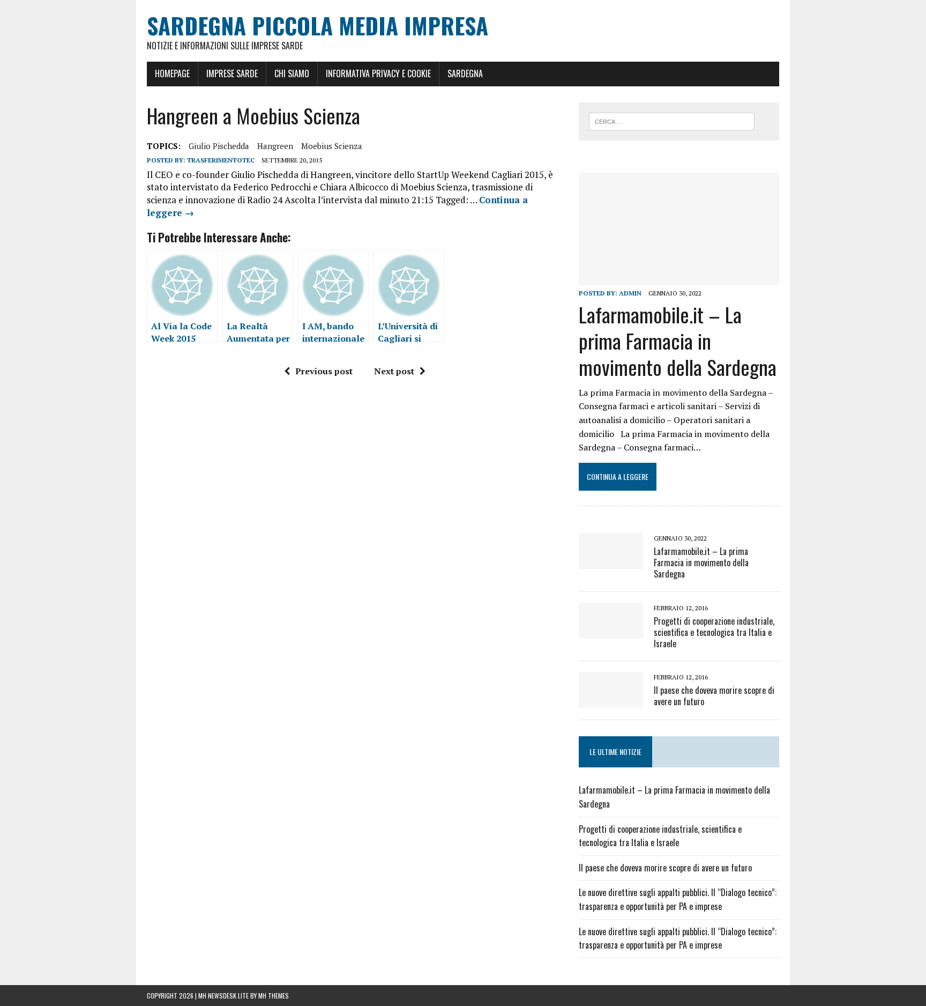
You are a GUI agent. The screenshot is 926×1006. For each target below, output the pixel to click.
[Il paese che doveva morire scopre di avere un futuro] (611, 701)
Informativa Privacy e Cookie (378, 73)
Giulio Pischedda (219, 145)
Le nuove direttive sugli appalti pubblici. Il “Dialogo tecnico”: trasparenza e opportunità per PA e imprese (677, 899)
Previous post (324, 371)
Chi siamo (291, 73)
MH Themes (273, 995)
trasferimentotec (221, 160)
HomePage (172, 73)
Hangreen (275, 145)
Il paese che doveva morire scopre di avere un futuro (714, 696)
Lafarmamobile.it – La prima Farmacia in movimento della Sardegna (677, 340)
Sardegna (465, 73)
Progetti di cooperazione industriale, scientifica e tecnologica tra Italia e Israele (714, 632)
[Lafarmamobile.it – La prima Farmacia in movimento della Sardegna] (679, 278)
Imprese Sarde (232, 73)
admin (630, 293)
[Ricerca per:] (672, 121)
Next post (394, 371)
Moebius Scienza (331, 145)
